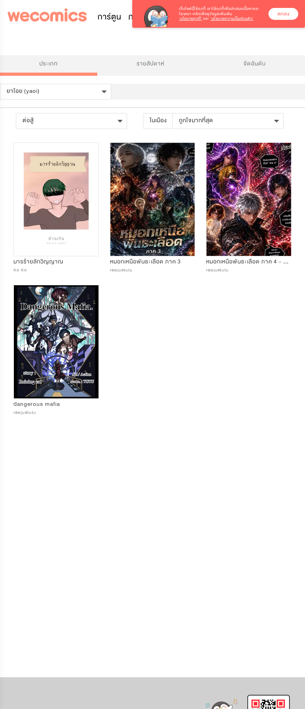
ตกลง (284, 14)
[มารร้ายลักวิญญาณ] (56, 199)
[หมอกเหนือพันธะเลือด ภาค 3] (152, 199)
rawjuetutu (121, 270)
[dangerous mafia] (56, 341)
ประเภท (48, 64)
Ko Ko (20, 270)
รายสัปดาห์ (150, 64)
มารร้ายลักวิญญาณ (39, 262)
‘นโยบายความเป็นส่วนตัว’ (232, 18)
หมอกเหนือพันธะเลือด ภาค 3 (145, 262)
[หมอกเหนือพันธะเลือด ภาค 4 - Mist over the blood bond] (249, 199)
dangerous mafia (37, 404)
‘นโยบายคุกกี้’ (190, 18)
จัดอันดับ (254, 64)
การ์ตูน (110, 17)
